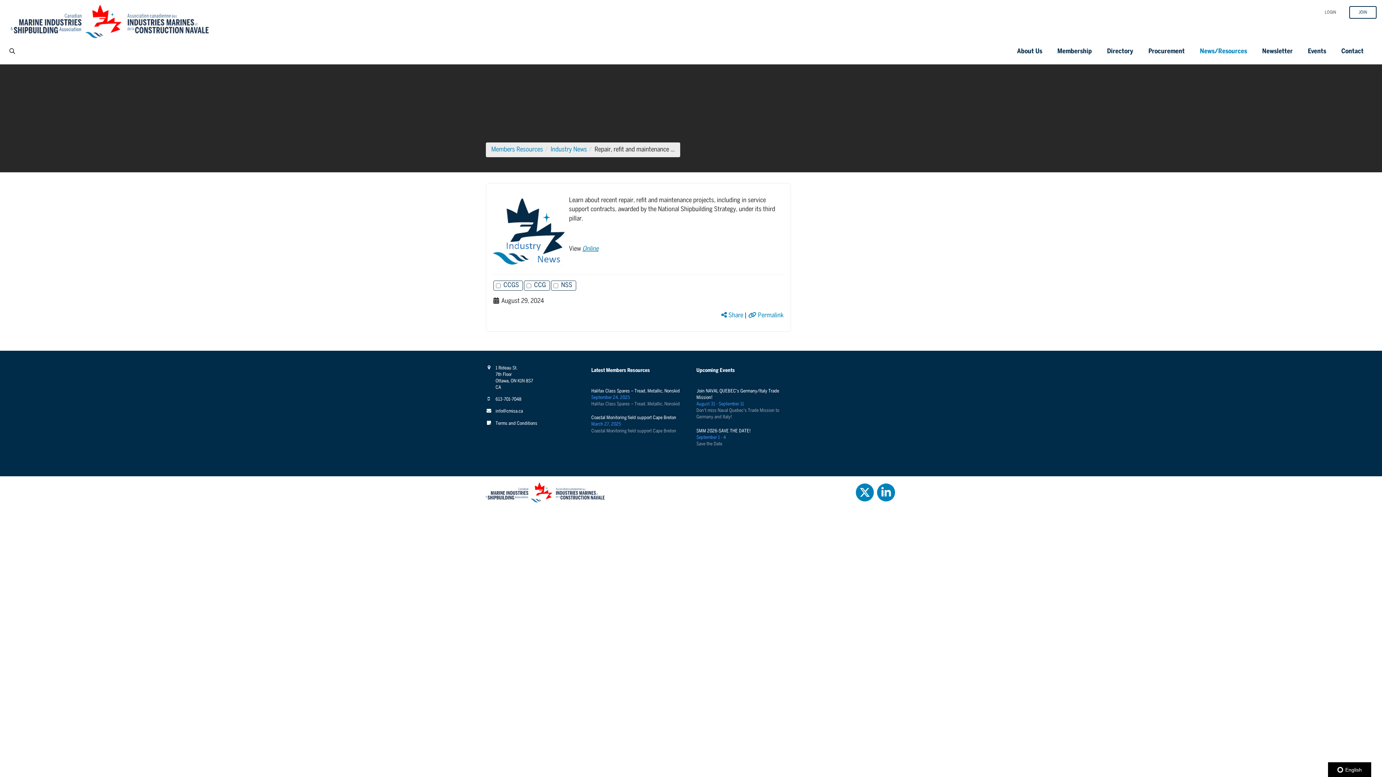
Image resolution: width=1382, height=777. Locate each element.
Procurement (1166, 52)
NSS (566, 285)
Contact (1352, 52)
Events (1317, 52)
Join (1363, 12)
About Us (1029, 52)
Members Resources (517, 150)
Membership (1074, 52)
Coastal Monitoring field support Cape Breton (633, 417)
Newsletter (1277, 52)
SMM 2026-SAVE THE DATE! (723, 431)
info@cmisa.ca (509, 411)
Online (590, 249)
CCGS (511, 285)
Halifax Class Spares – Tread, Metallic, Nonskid (635, 391)
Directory (1120, 52)
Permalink (770, 316)
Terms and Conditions (516, 423)
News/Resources (1223, 52)
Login (1330, 12)
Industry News (569, 150)
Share (735, 316)
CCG (540, 285)
